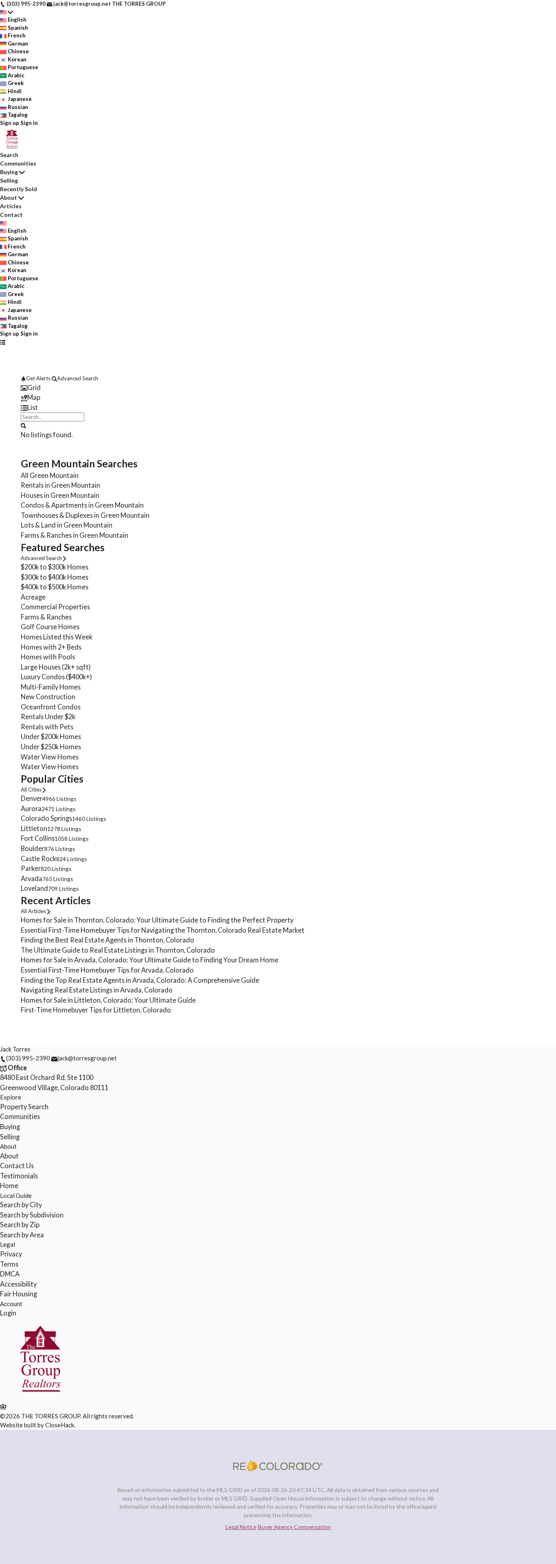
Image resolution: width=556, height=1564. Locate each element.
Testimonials (19, 1176)
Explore (10, 1097)
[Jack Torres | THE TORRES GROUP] (40, 1396)
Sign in (29, 123)
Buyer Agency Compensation (294, 1526)
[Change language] (6, 12)
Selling (9, 180)
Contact (11, 214)
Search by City (21, 1204)
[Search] (23, 425)
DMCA (10, 1274)
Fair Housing (18, 1294)
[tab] (278, 388)
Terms (9, 1264)
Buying (9, 171)
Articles (11, 206)
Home (9, 1185)
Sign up (9, 123)
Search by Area (22, 1235)
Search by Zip (19, 1224)
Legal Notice (240, 1526)
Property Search (24, 1106)
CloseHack (59, 1425)
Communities (18, 163)
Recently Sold (18, 188)
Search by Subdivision (31, 1215)
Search (9, 154)
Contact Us (17, 1165)
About (8, 197)
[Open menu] (2, 342)
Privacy (11, 1254)
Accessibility (18, 1284)
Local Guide (16, 1195)
